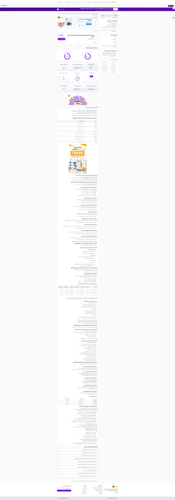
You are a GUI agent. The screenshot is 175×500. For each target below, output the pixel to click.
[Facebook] (115, 492)
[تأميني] (77, 22)
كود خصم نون (85, 487)
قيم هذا (60, 9)
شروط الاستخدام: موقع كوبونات (98, 489)
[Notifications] (69, 2)
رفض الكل (62, 498)
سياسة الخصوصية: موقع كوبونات (98, 487)
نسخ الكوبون (61, 39)
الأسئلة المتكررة (100, 493)
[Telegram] (117, 492)
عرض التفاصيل (95, 42)
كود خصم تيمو (85, 490)
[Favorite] (58, 9)
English (66, 2)
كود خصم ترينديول (84, 493)
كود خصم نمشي (84, 489)
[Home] (111, 486)
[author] (174, 8)
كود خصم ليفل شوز (84, 492)
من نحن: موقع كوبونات (99, 490)
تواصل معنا (100, 492)
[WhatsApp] (114, 492)
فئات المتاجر (106, 2)
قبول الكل (66, 498)
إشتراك (63, 490)
